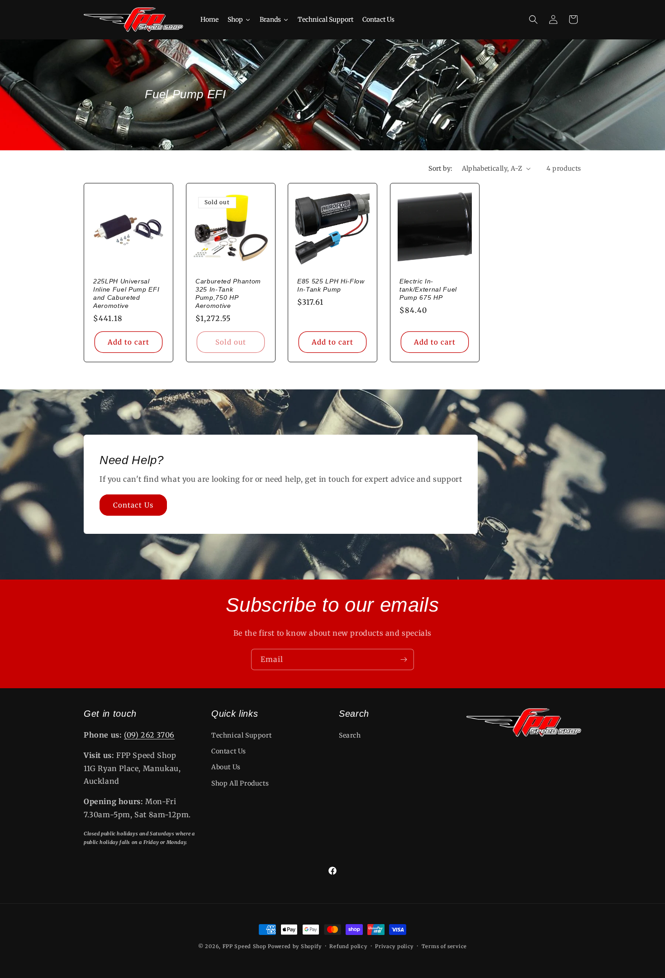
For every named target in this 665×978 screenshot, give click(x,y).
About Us (226, 767)
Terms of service (444, 946)
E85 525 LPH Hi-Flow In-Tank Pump (331, 284)
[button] (533, 19)
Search (350, 735)
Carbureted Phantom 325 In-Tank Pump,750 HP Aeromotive (228, 293)
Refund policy (348, 946)
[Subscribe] (403, 659)
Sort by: (440, 168)
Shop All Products (240, 783)
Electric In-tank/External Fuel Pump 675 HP (428, 289)
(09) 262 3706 (149, 734)
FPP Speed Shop (244, 946)
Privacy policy (394, 946)
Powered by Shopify (295, 946)
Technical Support (241, 735)
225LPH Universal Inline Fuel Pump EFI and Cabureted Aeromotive (126, 293)
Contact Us (133, 505)
